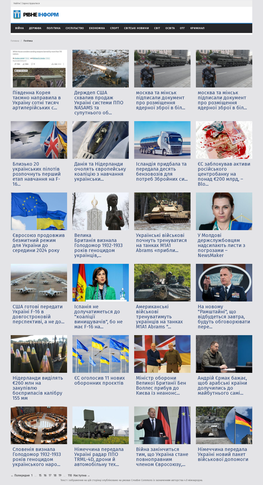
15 (40, 475)
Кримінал (197, 28)
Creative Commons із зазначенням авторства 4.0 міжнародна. (167, 480)
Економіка (97, 28)
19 (60, 475)
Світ (157, 28)
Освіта (170, 28)
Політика (53, 28)
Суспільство (75, 28)
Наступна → (81, 475)
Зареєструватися (31, 3)
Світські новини (136, 28)
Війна (19, 28)
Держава (35, 28)
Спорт (114, 28)
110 (70, 475)
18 (54, 475)
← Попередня (20, 475)
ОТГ (182, 28)
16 (45, 475)
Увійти (16, 3)
